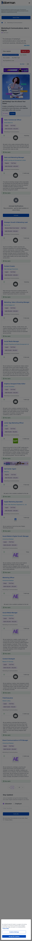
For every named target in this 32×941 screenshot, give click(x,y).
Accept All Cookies (14, 936)
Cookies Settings (14, 932)
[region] (16, 929)
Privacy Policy (6, 928)
